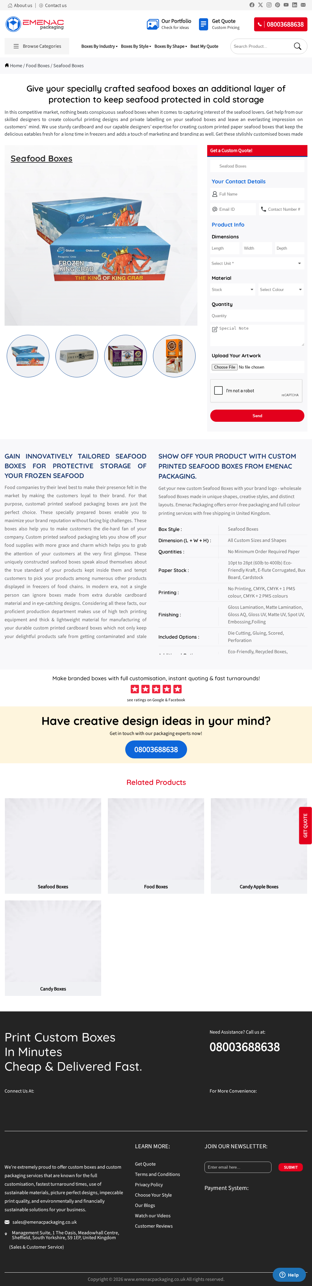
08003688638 (156, 749)
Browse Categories (42, 46)
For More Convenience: (233, 1091)
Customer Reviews (154, 1226)
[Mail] (303, 5)
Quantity (222, 304)
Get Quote (145, 1164)
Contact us (56, 5)
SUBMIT (291, 1167)
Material (221, 278)
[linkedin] (87, 1106)
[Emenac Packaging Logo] (35, 24)
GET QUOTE (305, 825)
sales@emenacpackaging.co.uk (44, 1222)
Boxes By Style (134, 46)
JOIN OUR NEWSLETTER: (236, 1146)
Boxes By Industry (98, 46)
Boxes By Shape (169, 46)
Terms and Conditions (157, 1174)
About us (23, 5)
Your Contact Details (239, 181)
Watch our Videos (153, 1215)
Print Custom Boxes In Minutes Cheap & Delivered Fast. (73, 1051)
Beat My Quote (204, 46)
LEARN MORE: (152, 1146)
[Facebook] (252, 5)
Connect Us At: (19, 1091)
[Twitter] (260, 5)
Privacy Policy (149, 1184)
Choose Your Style (153, 1195)
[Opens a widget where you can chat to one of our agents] (289, 1275)
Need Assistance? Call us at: (237, 1032)
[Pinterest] (277, 5)
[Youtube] (286, 5)
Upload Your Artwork (236, 355)
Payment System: (226, 1188)
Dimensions (225, 237)
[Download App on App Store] (281, 1106)
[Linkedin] (294, 5)
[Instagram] (269, 5)
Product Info (228, 224)
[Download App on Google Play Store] (232, 1106)
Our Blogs (145, 1205)
